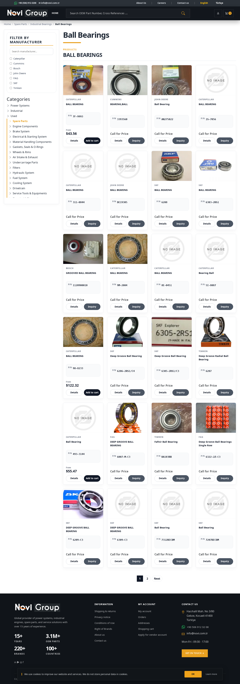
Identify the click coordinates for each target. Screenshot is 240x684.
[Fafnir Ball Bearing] (172, 418)
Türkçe (219, 2)
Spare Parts (20, 24)
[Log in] (218, 13)
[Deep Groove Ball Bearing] (127, 332)
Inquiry (136, 140)
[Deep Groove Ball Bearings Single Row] (216, 418)
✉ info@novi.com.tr (49, 2)
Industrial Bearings (41, 24)
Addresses (144, 623)
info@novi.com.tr (197, 633)
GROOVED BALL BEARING (81, 273)
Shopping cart (146, 628)
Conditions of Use (104, 623)
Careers (162, 2)
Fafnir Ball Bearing (166, 441)
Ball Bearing (162, 104)
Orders (142, 617)
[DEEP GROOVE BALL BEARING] (127, 418)
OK (193, 674)
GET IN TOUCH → (194, 653)
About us (100, 634)
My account (144, 611)
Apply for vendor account (152, 634)
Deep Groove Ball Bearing (126, 356)
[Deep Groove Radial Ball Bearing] (216, 332)
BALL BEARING (74, 104)
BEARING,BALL (119, 104)
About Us (141, 2)
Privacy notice (102, 617)
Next (157, 578)
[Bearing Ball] (216, 249)
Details (74, 140)
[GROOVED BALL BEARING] (83, 249)
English (204, 2)
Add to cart (92, 140)
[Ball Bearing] (172, 80)
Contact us (183, 2)
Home (55, 13)
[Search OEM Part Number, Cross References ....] (183, 13)
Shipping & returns (105, 611)
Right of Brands (103, 628)
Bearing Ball (206, 273)
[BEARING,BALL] (127, 80)
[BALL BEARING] (83, 80)
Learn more (211, 674)
